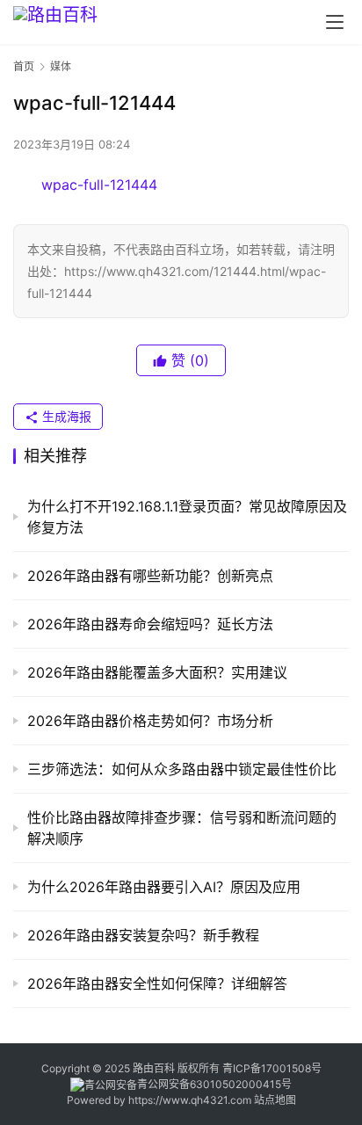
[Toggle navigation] (334, 22)
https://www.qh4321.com (189, 1100)
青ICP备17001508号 (273, 1068)
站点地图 (275, 1100)
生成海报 (65, 416)
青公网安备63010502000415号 (214, 1084)
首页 (23, 66)
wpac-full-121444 (99, 184)
